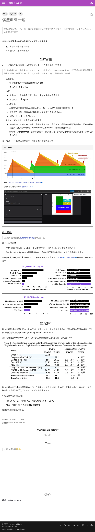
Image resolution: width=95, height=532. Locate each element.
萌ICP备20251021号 (9, 527)
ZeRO (60, 257)
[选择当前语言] (91, 2)
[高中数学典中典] (87, 525)
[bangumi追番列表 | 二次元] (78, 525)
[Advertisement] (47, 470)
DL (21, 14)
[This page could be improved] (49, 434)
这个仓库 (71, 257)
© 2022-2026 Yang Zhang (12, 524)
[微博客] (92, 525)
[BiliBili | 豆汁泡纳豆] (69, 525)
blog (5, 14)
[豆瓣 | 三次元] (83, 525)
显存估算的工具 (25, 187)
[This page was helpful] (45, 434)
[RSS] (60, 525)
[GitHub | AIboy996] (65, 525)
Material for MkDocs (17, 529)
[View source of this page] (91, 14)
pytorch (13, 14)
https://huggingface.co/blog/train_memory (25, 182)
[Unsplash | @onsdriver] (74, 525)
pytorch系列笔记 (27, 237)
